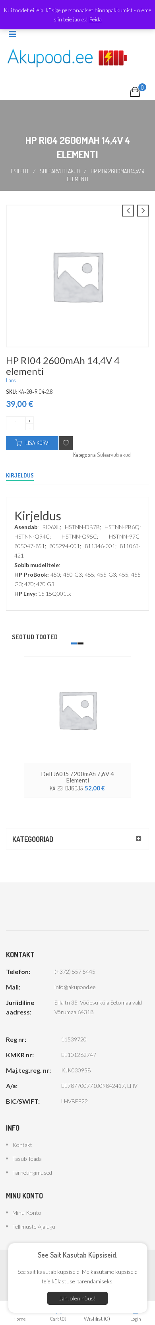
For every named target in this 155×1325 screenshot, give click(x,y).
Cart (58, 1318)
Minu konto (26, 1212)
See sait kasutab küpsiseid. (77, 1254)
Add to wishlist (66, 443)
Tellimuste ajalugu (33, 1226)
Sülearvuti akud (60, 171)
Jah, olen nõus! (77, 1298)
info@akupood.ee (75, 987)
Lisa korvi (37, 442)
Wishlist (97, 1318)
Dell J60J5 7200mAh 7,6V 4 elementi (77, 777)
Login (135, 1318)
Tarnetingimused (32, 1172)
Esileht (20, 171)
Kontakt (22, 1144)
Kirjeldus (20, 475)
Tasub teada (27, 1158)
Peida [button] (95, 19)
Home (19, 1318)
